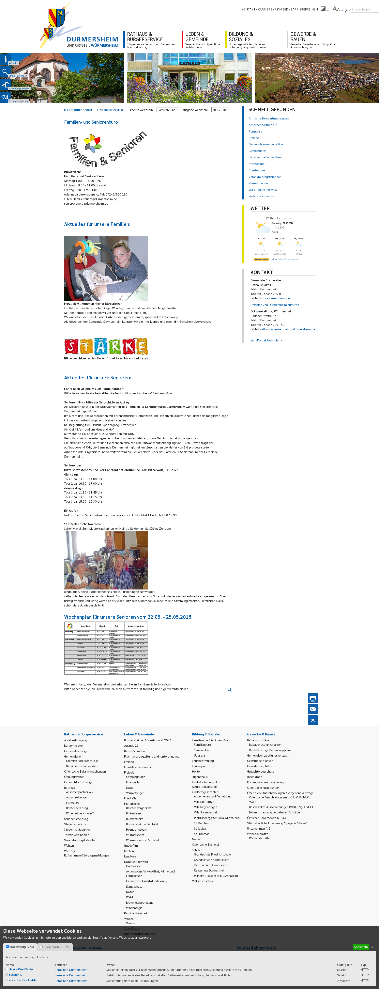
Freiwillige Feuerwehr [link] (137, 767)
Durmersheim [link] (134, 819)
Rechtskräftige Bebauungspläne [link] (270, 750)
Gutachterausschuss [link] (260, 771)
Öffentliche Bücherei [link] (205, 844)
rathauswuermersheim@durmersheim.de (287, 329)
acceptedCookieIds (22, 980)
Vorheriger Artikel (78, 109)
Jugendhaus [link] (200, 777)
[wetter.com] (261, 260)
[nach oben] (313, 724)
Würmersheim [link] (135, 835)
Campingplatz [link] (135, 777)
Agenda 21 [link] (131, 745)
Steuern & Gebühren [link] (77, 829)
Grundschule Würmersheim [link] (211, 859)
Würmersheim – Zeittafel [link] (142, 840)
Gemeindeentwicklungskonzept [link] (268, 755)
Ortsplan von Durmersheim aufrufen (274, 305)
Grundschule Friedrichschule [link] (212, 854)
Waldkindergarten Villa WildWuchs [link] (216, 818)
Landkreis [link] (130, 856)
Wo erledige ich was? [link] (80, 813)
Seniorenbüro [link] (202, 750)
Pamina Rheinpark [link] (135, 913)
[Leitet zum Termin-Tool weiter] (5, 97)
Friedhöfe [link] (130, 798)
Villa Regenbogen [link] (205, 807)
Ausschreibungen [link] (77, 797)
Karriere (265, 9)
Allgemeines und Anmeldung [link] (213, 796)
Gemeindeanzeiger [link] (76, 751)
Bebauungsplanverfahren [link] (265, 744)
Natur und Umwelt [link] (136, 861)
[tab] (20, 947)
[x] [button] (372, 947)
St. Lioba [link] (200, 828)
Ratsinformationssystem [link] (82, 766)
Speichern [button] (361, 947)
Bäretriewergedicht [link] (138, 808)
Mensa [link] (196, 839)
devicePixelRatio (21, 969)
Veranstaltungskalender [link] (79, 840)
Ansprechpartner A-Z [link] (80, 792)
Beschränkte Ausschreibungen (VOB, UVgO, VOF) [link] (281, 807)
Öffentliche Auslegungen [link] (263, 787)
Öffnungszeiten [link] (74, 777)
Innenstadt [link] (254, 777)
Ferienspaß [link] (199, 766)
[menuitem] (324, 9)
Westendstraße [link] (259, 838)
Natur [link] (130, 787)
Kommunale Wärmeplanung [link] (265, 782)
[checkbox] (7, 946)
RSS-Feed (281, 9)
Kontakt (248, 9)
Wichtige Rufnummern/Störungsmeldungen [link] (86, 853)
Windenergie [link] (134, 908)
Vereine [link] (131, 923)
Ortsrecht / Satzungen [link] (79, 782)
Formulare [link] (73, 802)
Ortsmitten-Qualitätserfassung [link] (146, 881)
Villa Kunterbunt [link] (205, 801)
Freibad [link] (129, 762)
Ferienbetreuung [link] (203, 761)
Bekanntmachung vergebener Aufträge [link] (274, 812)
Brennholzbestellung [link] (140, 902)
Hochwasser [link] (134, 866)
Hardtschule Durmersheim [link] (211, 865)
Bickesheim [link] (133, 813)
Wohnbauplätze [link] (257, 834)
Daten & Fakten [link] (134, 751)
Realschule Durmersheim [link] (210, 870)
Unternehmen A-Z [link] (258, 828)
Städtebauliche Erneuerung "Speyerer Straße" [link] (277, 823)
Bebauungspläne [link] (258, 740)
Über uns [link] (199, 755)
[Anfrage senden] (313, 713)
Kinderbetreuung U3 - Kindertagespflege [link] (206, 784)
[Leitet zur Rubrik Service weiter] (5, 84)
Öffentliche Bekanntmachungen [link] (85, 771)
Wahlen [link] (69, 845)
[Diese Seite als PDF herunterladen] (313, 702)
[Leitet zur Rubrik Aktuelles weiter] (5, 59)
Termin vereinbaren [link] (76, 835)
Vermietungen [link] (135, 793)
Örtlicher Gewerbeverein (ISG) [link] (266, 818)
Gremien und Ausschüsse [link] (82, 761)
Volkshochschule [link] (203, 881)
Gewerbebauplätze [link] (259, 766)
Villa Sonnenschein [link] (206, 812)
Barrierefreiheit (304, 9)
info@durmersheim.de (275, 298)
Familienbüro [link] (202, 744)
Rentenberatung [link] (77, 808)
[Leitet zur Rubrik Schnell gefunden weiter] (5, 71)
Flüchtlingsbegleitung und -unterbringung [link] (151, 756)
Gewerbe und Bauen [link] (260, 761)
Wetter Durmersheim (280, 218)
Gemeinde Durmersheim (70, 969)
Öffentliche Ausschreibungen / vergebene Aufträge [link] (280, 793)
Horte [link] (196, 771)
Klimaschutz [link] (134, 886)
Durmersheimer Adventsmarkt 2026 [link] (147, 740)
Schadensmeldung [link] (76, 819)
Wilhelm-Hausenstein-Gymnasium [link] (216, 875)
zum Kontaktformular (265, 340)
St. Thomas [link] (201, 834)
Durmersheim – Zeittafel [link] (142, 824)
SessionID (15, 974)
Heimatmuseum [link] (136, 829)
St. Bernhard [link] (202, 823)
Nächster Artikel (110, 109)
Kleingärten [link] (133, 782)
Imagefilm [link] (131, 845)
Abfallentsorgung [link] (75, 740)
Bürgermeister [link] (73, 745)
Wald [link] (129, 897)
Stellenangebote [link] (75, 824)
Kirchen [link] (129, 851)
